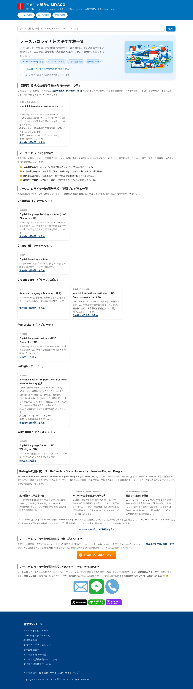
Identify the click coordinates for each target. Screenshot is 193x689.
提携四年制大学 (31, 649)
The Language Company (37, 635)
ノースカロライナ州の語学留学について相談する (45, 69)
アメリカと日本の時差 (35, 654)
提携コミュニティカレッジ (37, 645)
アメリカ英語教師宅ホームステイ (40, 659)
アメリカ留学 (30, 672)
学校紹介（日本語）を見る (32, 142)
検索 (170, 28)
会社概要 (43, 672)
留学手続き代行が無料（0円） (68, 91)
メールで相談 (26, 15)
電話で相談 (60, 15)
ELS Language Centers (36, 630)
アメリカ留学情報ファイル (37, 664)
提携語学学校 (30, 640)
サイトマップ (72, 672)
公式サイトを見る (27, 357)
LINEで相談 (43, 15)
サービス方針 (56, 672)
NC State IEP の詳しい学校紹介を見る (97, 529)
